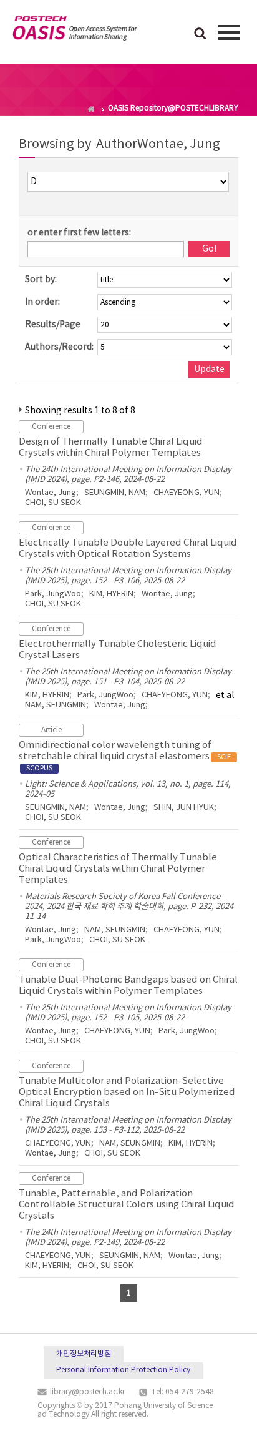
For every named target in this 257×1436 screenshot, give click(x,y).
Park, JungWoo (53, 594)
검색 (200, 34)
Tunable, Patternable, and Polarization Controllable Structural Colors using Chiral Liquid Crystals (127, 1204)
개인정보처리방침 (83, 1354)
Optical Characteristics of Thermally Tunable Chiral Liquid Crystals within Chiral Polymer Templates (118, 868)
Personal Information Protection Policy (123, 1370)
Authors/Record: (59, 347)
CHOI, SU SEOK (53, 503)
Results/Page (52, 325)
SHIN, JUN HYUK (183, 807)
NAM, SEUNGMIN (55, 705)
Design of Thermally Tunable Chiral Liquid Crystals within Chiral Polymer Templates (111, 447)
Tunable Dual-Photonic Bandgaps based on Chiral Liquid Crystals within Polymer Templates (128, 985)
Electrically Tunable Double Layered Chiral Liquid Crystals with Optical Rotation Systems (128, 548)
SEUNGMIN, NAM (114, 493)
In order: (42, 302)
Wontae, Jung (50, 493)
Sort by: (41, 280)
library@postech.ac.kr (87, 1392)
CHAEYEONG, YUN (186, 493)
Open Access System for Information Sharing (74, 30)
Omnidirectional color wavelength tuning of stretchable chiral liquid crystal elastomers (125, 756)
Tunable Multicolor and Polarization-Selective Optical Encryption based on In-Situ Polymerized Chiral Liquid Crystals (127, 1092)
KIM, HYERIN (111, 594)
